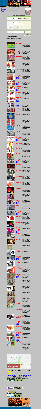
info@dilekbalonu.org (26, 375)
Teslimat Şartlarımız (2, 11)
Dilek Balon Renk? (26, 32)
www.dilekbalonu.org (12, 375)
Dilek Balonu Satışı (2, 7)
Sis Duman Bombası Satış (3, 9)
